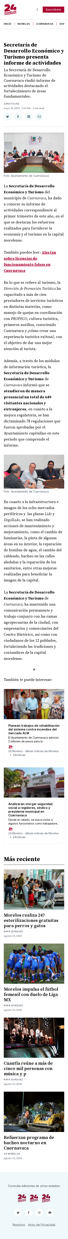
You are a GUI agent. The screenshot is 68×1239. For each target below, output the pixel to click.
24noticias (11, 103)
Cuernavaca (44, 23)
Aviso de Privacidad (41, 1224)
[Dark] (38, 9)
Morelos (24, 23)
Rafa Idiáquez (13, 931)
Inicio (8, 23)
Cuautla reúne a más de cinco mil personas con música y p (28, 1069)
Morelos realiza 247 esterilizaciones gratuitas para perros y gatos (31, 920)
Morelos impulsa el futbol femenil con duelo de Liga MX (31, 995)
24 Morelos (12, 1153)
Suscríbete (53, 9)
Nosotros (19, 1224)
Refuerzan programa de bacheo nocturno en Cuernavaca (29, 1143)
